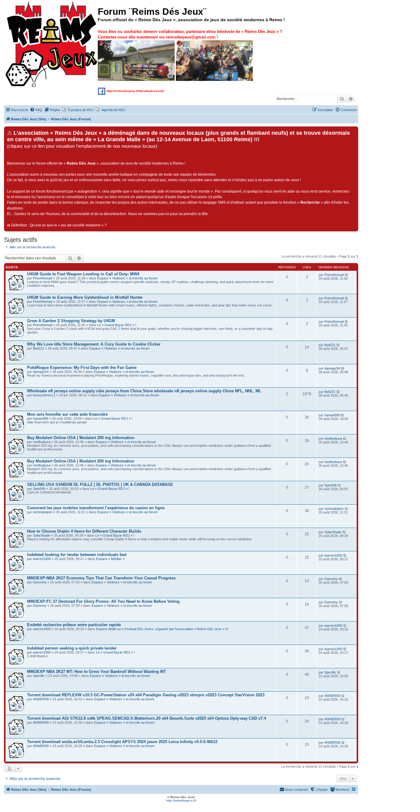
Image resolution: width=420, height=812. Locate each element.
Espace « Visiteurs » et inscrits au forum (127, 278)
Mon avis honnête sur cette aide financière (67, 414)
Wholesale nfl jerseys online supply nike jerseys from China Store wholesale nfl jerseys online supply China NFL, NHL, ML (144, 391)
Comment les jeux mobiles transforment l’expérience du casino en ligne (95, 508)
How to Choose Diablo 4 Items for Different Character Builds (84, 531)
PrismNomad (42, 278)
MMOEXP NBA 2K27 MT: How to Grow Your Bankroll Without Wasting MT (96, 671)
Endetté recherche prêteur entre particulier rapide (74, 624)
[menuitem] (36, 110)
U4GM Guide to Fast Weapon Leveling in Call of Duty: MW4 (83, 274)
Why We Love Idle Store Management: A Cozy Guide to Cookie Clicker (93, 344)
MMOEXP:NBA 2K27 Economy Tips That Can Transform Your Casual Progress (101, 578)
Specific (39, 676)
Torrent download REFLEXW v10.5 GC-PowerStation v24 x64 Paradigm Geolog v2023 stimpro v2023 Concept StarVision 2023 (145, 695)
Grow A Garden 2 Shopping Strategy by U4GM (71, 320)
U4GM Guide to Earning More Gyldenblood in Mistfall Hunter (85, 297)
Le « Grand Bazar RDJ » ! (116, 325)
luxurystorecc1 (44, 395)
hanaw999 (40, 418)
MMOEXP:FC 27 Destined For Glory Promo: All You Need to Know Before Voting (103, 601)
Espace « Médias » (110, 559)
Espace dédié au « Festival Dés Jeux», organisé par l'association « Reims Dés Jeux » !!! (162, 629)
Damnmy (39, 582)
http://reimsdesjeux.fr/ (181, 800)
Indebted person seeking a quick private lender (72, 648)
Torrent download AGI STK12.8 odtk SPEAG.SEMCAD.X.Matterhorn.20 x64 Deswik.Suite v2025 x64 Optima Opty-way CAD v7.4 (146, 718)
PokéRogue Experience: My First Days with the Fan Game (82, 367)
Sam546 (39, 488)
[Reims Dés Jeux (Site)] (52, 45)
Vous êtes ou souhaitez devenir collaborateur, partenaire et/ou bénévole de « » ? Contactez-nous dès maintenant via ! (190, 34)
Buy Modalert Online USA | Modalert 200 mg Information (80, 437)
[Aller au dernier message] (347, 275)
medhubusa (41, 442)
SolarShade (41, 535)
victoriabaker (42, 512)
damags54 (41, 372)
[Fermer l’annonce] (353, 131)
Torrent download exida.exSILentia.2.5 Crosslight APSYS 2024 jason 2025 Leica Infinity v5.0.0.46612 (122, 741)
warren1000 (42, 559)
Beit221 (38, 348)
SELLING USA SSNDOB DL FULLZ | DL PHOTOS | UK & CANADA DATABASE (100, 484)
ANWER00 (41, 699)
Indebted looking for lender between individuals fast (76, 554)
